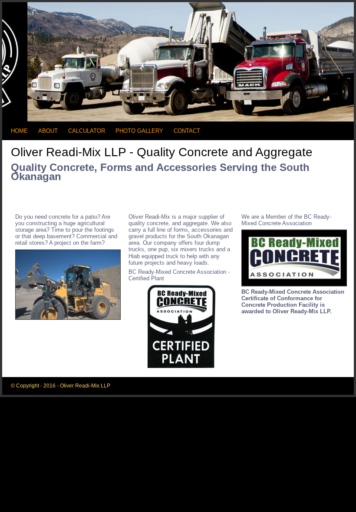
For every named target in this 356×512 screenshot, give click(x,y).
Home (19, 131)
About (48, 131)
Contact (187, 131)
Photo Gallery (139, 131)
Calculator (86, 131)
